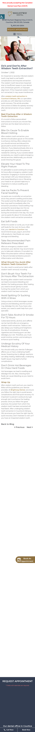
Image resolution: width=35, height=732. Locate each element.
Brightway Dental (18, 390)
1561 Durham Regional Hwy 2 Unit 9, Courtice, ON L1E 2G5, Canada (18, 21)
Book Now (26, 730)
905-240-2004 (18, 26)
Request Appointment (17, 29)
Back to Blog (7, 424)
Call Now (10, 730)
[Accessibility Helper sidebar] (2, 16)
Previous (19, 427)
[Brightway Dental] (17, 14)
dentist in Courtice (16, 229)
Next (29, 427)
